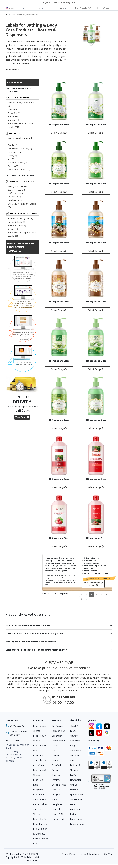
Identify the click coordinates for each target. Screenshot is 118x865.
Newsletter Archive (75, 782)
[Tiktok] (92, 732)
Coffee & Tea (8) (15, 193)
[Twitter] (107, 725)
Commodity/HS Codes (59, 743)
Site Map (108, 853)
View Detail (21, 417)
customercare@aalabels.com (19, 733)
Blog (72, 745)
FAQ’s (73, 774)
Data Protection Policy (75, 809)
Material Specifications (77, 792)
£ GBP (38, 8)
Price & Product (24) (17, 225)
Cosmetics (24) (14, 152)
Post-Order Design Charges (57, 770)
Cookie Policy (76, 799)
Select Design (58, 132)
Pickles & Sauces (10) (17, 162)
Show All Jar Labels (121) (19, 169)
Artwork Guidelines (75, 738)
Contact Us (57, 750)
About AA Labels (74, 728)
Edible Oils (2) (14, 113)
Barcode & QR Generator (59, 733)
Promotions (76, 819)
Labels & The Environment (58, 816)
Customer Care (75, 758)
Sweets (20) (13, 166)
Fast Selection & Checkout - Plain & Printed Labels (40, 836)
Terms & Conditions (89, 853)
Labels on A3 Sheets (39, 748)
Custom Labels (55, 758)
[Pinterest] (99, 732)
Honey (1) (12, 155)
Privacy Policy (68, 853)
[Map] (107, 732)
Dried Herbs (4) (15, 200)
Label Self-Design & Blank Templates (57, 797)
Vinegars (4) (13, 120)
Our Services (58, 725)
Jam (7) (11, 159)
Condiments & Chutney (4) (20, 148)
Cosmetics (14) (14, 109)
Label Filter (57, 809)
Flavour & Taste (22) (17, 222)
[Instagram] (92, 725)
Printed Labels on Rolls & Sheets (40, 809)
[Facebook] (99, 725)
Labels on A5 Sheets (39, 728)
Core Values (76, 750)
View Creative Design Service (93, 584)
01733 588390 (17, 725)
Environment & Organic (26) (20, 218)
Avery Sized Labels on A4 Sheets (39, 770)
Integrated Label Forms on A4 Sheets (39, 794)
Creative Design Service (59, 782)
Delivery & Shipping (75, 767)
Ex (83, 8)
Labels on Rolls (38, 782)
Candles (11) (13, 145)
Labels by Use (77, 823)
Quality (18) (13, 228)
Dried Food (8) (14, 196)
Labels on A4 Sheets (39, 738)
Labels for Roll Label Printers (40, 821)
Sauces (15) (13, 116)
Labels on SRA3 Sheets (39, 758)
